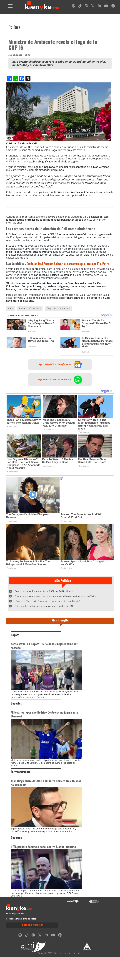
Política (14, 27)
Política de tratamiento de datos (21, 918)
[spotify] (73, 6)
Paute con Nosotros (32, 925)
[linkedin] (99, 6)
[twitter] (93, 6)
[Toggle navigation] (10, 6)
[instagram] (86, 6)
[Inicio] (42, 6)
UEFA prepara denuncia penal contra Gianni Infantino (43, 847)
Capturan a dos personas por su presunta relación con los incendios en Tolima (56, 596)
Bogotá (15, 635)
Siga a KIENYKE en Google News (55, 364)
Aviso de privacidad (15, 913)
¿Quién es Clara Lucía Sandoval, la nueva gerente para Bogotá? (47, 601)
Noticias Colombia (30, 308)
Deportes (16, 703)
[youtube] (106, 6)
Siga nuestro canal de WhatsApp (55, 379)
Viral (10, 308)
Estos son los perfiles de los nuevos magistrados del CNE (44, 606)
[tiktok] (80, 6)
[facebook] (113, 6)
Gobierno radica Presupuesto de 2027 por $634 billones (44, 591)
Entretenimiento (20, 772)
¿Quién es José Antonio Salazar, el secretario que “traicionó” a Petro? (67, 264)
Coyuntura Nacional (58, 308)
